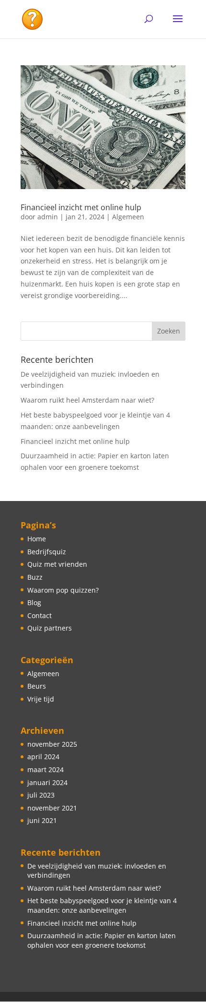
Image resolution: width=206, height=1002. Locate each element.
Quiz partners (49, 627)
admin (47, 216)
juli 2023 (41, 794)
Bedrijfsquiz (46, 551)
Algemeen (128, 216)
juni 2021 (42, 820)
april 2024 (43, 756)
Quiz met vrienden (57, 564)
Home (36, 538)
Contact (39, 615)
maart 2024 (45, 769)
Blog (34, 602)
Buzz (35, 577)
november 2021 (52, 807)
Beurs (36, 686)
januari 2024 (47, 782)
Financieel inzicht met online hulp (81, 207)
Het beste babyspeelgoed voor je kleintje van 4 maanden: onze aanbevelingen (102, 905)
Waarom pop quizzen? (63, 590)
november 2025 (52, 744)
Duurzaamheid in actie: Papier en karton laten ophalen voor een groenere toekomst (101, 940)
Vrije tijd (40, 699)
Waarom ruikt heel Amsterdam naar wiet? (87, 400)
